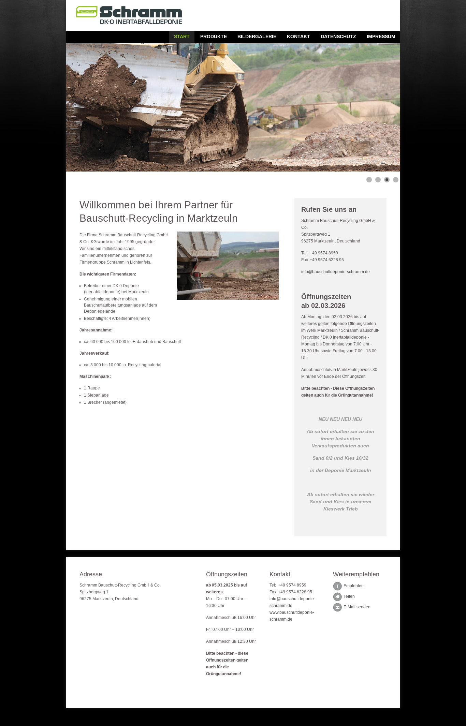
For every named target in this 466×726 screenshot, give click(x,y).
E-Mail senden (357, 607)
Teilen (349, 596)
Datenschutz (338, 36)
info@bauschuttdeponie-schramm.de (335, 271)
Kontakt (298, 36)
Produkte (213, 36)
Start (182, 36)
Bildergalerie (256, 36)
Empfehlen (354, 586)
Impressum (381, 36)
